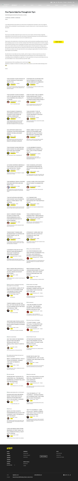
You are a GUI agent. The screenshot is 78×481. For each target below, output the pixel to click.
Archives (25, 457)
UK (11, 257)
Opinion (64, 5)
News (24, 5)
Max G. (11, 136)
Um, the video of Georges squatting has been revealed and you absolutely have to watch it (15, 342)
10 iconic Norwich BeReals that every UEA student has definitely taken (15, 166)
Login (24, 465)
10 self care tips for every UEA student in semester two (35, 183)
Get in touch (43, 456)
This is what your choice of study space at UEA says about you (16, 80)
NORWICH (13, 84)
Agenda (48, 5)
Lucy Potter (32, 117)
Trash (32, 5)
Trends (56, 5)
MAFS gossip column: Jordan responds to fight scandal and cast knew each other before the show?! (35, 272)
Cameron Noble (33, 218)
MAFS (37, 276)
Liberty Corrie (33, 171)
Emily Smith (32, 345)
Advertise (70, 2)
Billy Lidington (13, 238)
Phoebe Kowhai (13, 186)
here (29, 62)
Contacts (58, 455)
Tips (73, 2)
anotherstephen (14, 256)
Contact (65, 2)
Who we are (60, 2)
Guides (73, 5)
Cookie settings (60, 457)
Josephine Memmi (14, 117)
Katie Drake (12, 152)
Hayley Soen (32, 276)
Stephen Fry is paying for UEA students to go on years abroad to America (35, 80)
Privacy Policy (26, 455)
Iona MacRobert (13, 101)
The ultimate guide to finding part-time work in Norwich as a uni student (35, 215)
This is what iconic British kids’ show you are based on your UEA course (15, 149)
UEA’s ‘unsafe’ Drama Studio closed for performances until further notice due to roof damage (14, 217)
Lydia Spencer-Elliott (34, 257)
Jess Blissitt (13, 83)
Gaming (39, 5)
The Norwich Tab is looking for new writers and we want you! (16, 183)
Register (25, 463)
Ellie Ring (12, 417)
